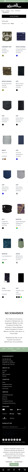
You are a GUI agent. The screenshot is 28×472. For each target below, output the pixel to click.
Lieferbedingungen (7, 395)
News (3, 382)
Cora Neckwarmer (7, 256)
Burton (18, 219)
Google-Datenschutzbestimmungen (8, 432)
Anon (18, 254)
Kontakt (4, 370)
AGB (13, 442)
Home (2, 10)
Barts (4, 150)
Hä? (17, 81)
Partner (4, 376)
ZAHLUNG (5, 406)
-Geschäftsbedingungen (10, 434)
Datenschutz (18, 442)
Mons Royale (20, 47)
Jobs (3, 372)
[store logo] (14, 5)
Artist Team (5, 388)
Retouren (4, 399)
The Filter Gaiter (6, 290)
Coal (3, 288)
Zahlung (4, 397)
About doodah (6, 374)
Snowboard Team (7, 386)
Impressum (9, 442)
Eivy (3, 219)
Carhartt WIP (6, 47)
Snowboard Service (7, 401)
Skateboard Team (7, 384)
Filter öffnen (14, 16)
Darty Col (4, 152)
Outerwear (17, 10)
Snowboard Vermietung (8, 403)
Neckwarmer (6, 12)
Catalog (7, 10)
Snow (12, 10)
